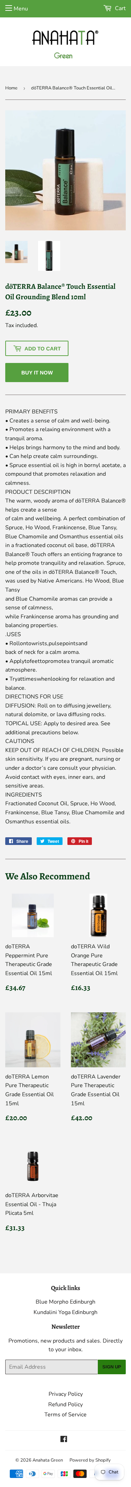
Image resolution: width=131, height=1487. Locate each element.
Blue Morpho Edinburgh (65, 1302)
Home (11, 88)
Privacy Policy (66, 1394)
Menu (21, 9)
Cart (120, 8)
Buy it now (37, 372)
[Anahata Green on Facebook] (63, 1440)
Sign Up (111, 1366)
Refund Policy (65, 1404)
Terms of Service (65, 1414)
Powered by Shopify (90, 1460)
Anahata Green (47, 1460)
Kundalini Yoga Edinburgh (65, 1312)
